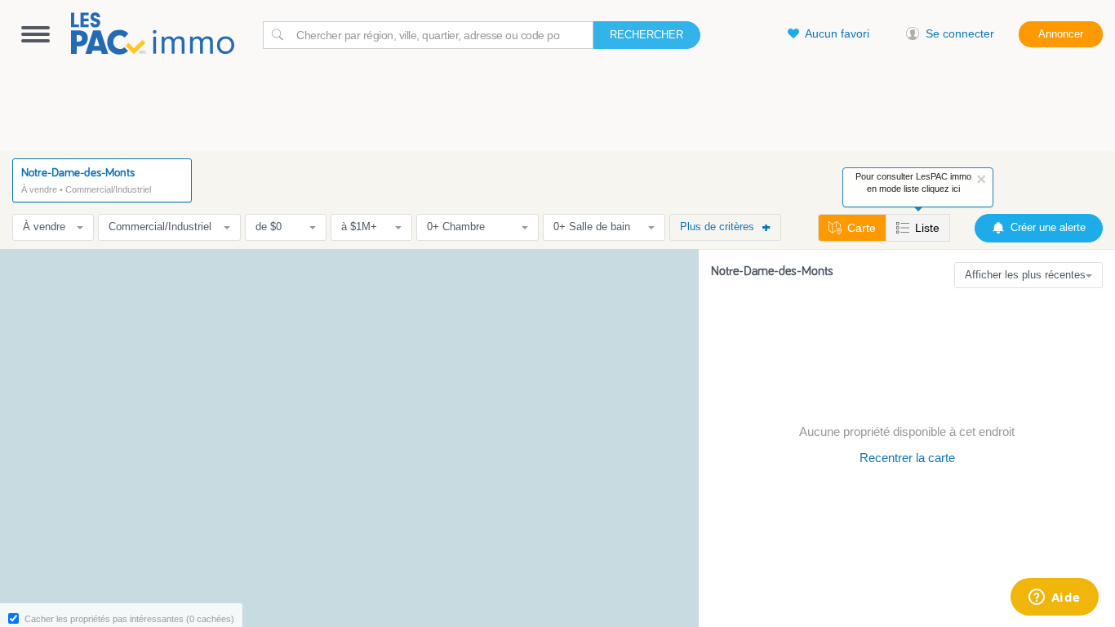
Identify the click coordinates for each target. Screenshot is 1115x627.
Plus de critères (717, 226)
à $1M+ (359, 226)
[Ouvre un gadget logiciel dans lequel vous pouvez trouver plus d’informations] (1054, 598)
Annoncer (1060, 34)
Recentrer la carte (907, 458)
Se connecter (960, 33)
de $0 (268, 226)
